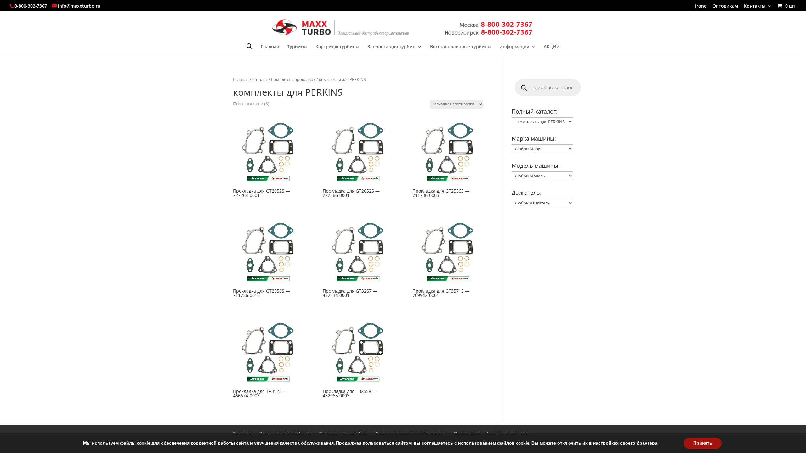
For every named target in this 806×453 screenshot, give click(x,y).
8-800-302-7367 (30, 6)
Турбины (297, 46)
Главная (270, 46)
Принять (702, 443)
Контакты (754, 6)
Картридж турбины (337, 46)
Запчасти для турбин (391, 46)
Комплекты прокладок (293, 79)
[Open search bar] (249, 46)
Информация (514, 46)
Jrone (701, 6)
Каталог (260, 79)
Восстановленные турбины (460, 46)
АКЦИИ (552, 46)
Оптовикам (725, 6)
